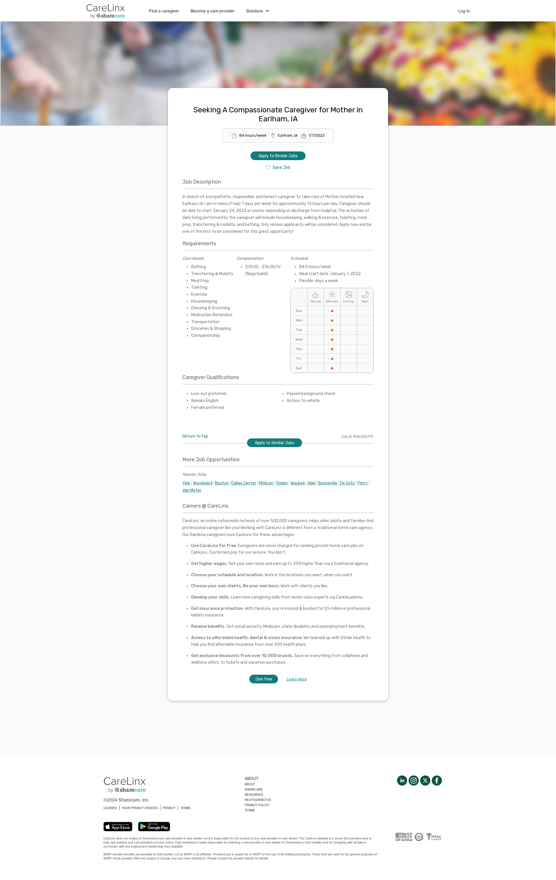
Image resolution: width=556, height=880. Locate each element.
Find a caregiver (164, 11)
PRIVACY (169, 808)
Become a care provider (213, 11)
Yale (186, 483)
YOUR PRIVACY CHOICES (140, 808)
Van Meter (191, 490)
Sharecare (254, 789)
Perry (363, 483)
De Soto (347, 483)
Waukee (297, 483)
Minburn (266, 483)
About (250, 784)
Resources (254, 795)
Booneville (327, 483)
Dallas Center (243, 483)
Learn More (297, 679)
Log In (464, 11)
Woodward (202, 483)
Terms (250, 810)
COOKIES (110, 808)
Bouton (222, 483)
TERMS (185, 808)
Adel (312, 483)
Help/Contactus (258, 800)
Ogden (282, 483)
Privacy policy (257, 805)
